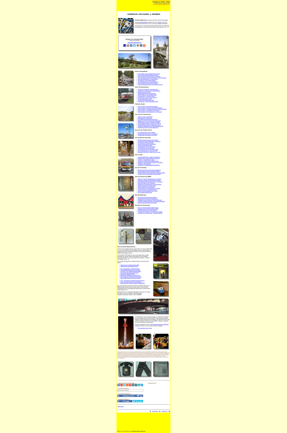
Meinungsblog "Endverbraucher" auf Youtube (150, 112)
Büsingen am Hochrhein (144, 92)
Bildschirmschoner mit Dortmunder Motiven (149, 170)
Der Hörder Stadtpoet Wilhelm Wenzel (148, 75)
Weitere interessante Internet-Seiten (147, 202)
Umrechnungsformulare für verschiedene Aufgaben (151, 201)
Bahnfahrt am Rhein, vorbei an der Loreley (149, 152)
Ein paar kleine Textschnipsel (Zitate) (148, 83)
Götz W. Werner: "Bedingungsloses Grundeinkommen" (152, 109)
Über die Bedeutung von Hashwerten (148, 79)
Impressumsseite (143, 22)
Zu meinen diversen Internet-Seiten (147, 197)
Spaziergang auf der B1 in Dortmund (147, 133)
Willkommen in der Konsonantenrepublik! (149, 122)
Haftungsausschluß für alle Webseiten (148, 127)
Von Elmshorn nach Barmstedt (146, 148)
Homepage (155, 411)
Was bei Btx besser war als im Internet (130, 278)
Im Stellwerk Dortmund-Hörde (146, 142)
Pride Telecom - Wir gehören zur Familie (148, 110)
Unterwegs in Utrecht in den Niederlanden (149, 90)
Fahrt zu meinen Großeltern (145, 116)
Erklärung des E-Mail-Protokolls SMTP (148, 209)
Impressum (164, 411)
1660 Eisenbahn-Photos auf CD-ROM (148, 140)
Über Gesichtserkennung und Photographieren (150, 84)
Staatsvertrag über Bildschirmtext (129, 266)
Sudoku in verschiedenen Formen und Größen (150, 162)
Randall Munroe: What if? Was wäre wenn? (149, 125)
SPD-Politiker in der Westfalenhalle (147, 95)
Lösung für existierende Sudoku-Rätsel (148, 161)
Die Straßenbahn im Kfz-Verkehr (146, 132)
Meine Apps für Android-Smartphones (148, 198)
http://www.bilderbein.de (134, 42)
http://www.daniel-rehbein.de (138, 431)
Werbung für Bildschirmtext (127, 274)
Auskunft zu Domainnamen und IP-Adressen (150, 184)
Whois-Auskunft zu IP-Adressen (146, 187)
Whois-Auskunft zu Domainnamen (147, 185)
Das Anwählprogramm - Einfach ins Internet (149, 123)
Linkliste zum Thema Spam (145, 213)
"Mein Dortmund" (157, 200)
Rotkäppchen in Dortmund (145, 118)
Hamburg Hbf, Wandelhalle (145, 145)
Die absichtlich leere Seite (145, 328)
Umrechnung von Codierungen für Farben (149, 188)
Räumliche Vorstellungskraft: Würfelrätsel (149, 165)
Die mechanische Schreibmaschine (147, 189)
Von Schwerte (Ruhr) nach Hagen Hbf (148, 149)
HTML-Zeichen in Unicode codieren (147, 210)
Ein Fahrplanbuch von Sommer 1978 (147, 150)
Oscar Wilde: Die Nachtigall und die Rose (149, 73)
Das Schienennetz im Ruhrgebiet (147, 144)
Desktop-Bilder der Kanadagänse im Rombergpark (151, 172)
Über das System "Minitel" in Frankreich (130, 282)
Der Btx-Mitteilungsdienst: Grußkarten (130, 270)
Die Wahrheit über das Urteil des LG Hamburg (150, 181)
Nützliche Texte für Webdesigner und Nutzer (149, 179)
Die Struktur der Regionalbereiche (129, 273)
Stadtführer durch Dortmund (145, 200)
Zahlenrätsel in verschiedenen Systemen (149, 158)
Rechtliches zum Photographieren (147, 80)
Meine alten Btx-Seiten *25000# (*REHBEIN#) (132, 283)
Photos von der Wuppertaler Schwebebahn (149, 174)
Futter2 (160, 213)
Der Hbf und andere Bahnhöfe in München (149, 141)
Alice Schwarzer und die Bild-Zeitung (148, 106)
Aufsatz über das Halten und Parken (147, 135)
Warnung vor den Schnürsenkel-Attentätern (149, 120)
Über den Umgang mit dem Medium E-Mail (149, 180)
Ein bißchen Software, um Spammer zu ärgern (150, 211)
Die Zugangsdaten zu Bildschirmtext (130, 268)
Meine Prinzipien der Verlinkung (146, 183)
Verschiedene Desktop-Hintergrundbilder (149, 171)
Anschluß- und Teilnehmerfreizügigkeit (130, 271)
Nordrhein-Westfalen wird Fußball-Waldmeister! (150, 126)
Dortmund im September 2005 (146, 100)
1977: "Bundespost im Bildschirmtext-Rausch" (132, 280)
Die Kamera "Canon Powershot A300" (148, 101)
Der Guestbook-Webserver (145, 192)
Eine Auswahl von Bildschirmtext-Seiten (131, 277)
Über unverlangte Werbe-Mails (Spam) (148, 207)
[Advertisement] (152, 218)
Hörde (159, 22)
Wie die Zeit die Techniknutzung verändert (149, 76)
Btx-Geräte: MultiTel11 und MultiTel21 (130, 275)
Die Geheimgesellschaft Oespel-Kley (148, 119)
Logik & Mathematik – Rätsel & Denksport (149, 157)
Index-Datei (120, 406)
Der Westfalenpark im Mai (145, 99)
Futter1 (155, 213)
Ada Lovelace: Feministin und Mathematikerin (150, 108)
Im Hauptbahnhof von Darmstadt (146, 146)
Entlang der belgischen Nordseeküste (148, 89)
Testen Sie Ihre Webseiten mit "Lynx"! (148, 191)
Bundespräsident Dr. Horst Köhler (147, 93)
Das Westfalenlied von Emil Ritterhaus (148, 82)
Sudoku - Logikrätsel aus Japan (146, 159)
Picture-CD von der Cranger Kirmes (147, 97)
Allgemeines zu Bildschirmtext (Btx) (129, 265)
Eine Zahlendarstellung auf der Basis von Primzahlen (152, 78)
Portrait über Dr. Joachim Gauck (146, 96)
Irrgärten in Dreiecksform (144, 163)
